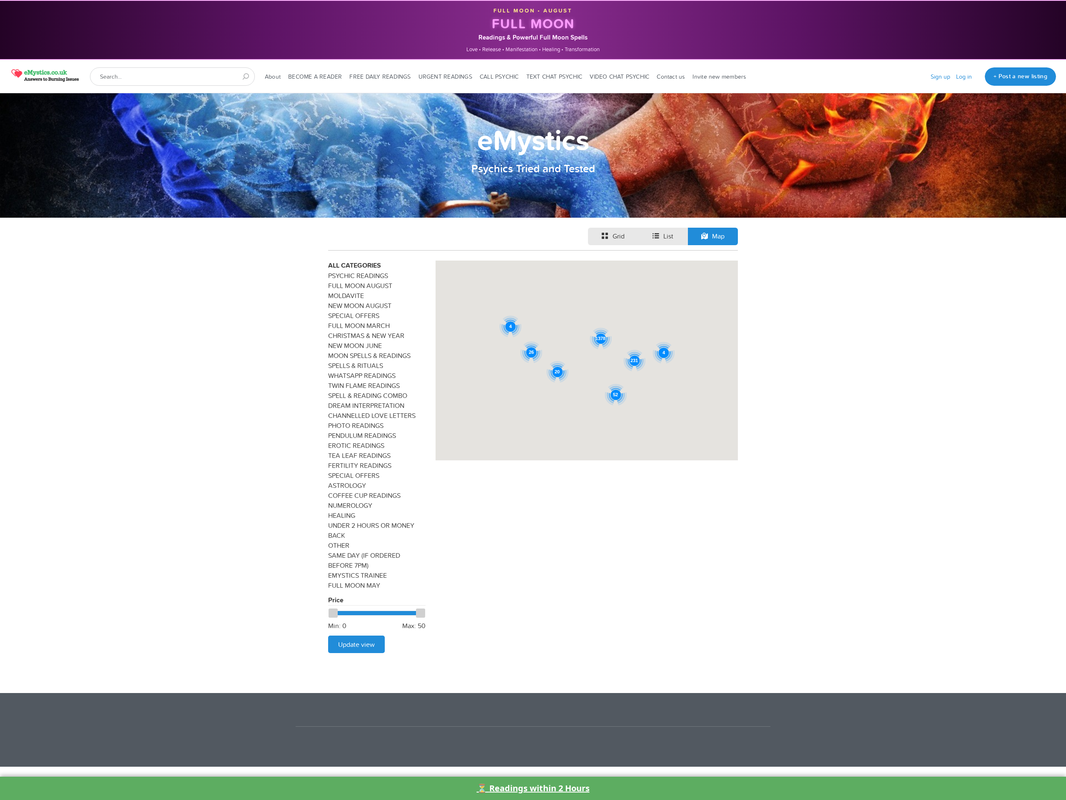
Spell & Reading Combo (367, 395)
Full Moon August (360, 285)
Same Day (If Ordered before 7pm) (364, 560)
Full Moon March (359, 325)
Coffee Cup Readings (364, 495)
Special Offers (353, 315)
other (338, 545)
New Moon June (355, 345)
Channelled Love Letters (372, 415)
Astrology (347, 485)
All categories (354, 265)
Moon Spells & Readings (369, 355)
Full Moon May (354, 585)
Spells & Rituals (355, 365)
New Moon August (359, 305)
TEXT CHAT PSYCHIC (554, 76)
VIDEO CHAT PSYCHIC (619, 76)
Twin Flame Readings (364, 385)
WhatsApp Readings (362, 375)
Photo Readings (356, 425)
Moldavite (346, 295)
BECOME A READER (315, 76)
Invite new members (719, 76)
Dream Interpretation (366, 405)
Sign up (940, 76)
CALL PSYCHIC (499, 76)
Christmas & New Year (366, 335)
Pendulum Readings (362, 435)
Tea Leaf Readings (359, 455)
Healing (341, 515)
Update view (356, 644)
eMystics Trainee (357, 575)
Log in (964, 76)
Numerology (350, 505)
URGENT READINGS (445, 76)
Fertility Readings (359, 465)
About (273, 76)
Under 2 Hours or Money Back (371, 530)
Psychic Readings (358, 275)
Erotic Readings (356, 445)
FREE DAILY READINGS (380, 76)
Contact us (671, 76)
